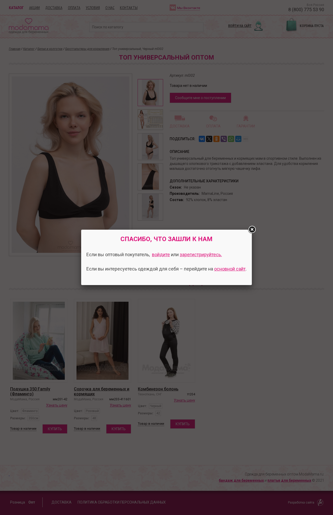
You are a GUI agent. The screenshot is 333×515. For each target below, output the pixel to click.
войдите (161, 254)
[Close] (252, 229)
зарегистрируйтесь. (201, 254)
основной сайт (230, 269)
